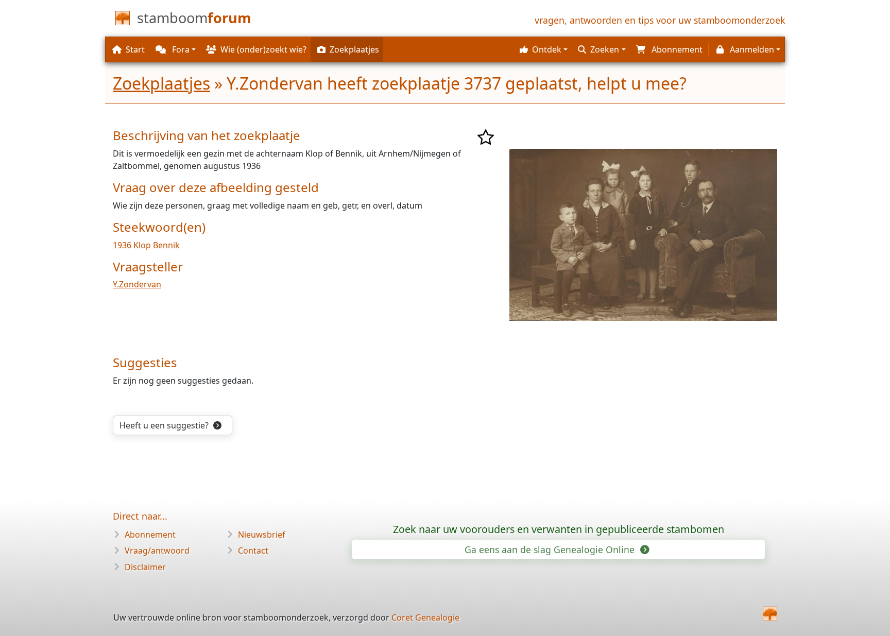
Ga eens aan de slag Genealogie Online (551, 549)
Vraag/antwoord (157, 550)
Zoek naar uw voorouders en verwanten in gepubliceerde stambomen (558, 529)
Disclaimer (145, 567)
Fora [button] (180, 49)
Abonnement (150, 534)
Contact (253, 550)
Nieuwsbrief (261, 534)
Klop (142, 245)
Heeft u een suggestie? (165, 425)
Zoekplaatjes (161, 83)
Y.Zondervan (137, 284)
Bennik (166, 245)
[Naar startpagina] (770, 614)
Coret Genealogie (425, 617)
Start (135, 49)
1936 (122, 245)
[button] (542, 49)
